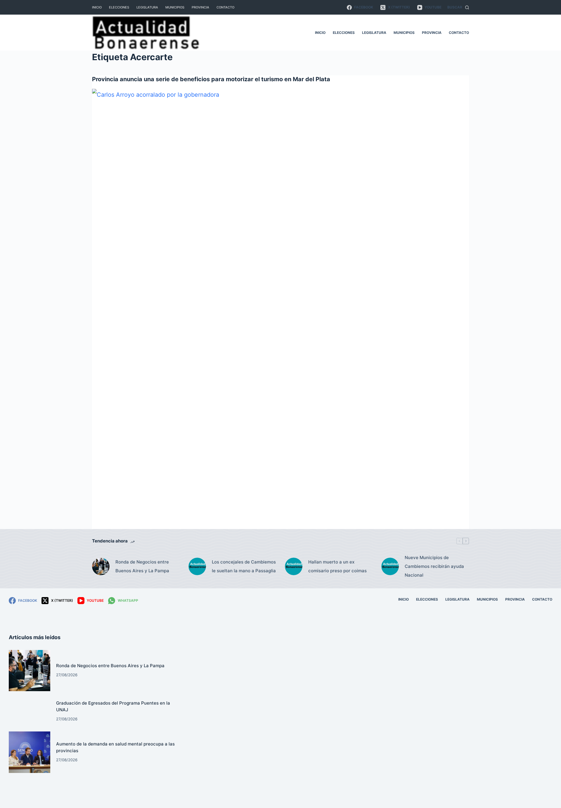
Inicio (97, 7)
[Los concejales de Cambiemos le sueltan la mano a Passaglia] (197, 566)
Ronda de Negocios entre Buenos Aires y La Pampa (142, 566)
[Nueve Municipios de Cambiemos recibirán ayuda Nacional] (390, 566)
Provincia (200, 7)
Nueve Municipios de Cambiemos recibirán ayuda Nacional (434, 566)
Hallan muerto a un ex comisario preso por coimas (337, 566)
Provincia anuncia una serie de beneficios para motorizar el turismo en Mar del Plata (211, 79)
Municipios (174, 7)
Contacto (225, 7)
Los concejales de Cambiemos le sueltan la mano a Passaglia (244, 566)
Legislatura (147, 7)
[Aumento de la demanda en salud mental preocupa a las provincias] (29, 752)
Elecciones (119, 7)
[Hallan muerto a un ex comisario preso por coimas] (293, 566)
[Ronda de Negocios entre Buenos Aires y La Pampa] (101, 566)
